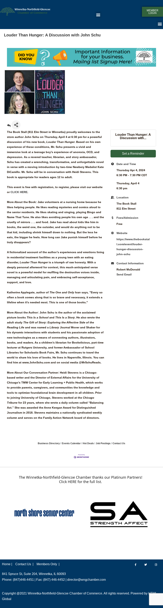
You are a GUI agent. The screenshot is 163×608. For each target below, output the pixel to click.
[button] (98, 14)
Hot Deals (88, 443)
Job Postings (103, 443)
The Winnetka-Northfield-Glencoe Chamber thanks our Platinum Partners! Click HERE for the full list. (80, 479)
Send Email (124, 274)
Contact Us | (24, 564)
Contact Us (119, 443)
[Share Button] (16, 124)
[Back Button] (9, 126)
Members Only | (48, 564)
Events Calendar (71, 443)
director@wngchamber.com (86, 579)
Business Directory (49, 443)
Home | (7, 564)
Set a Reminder (133, 153)
